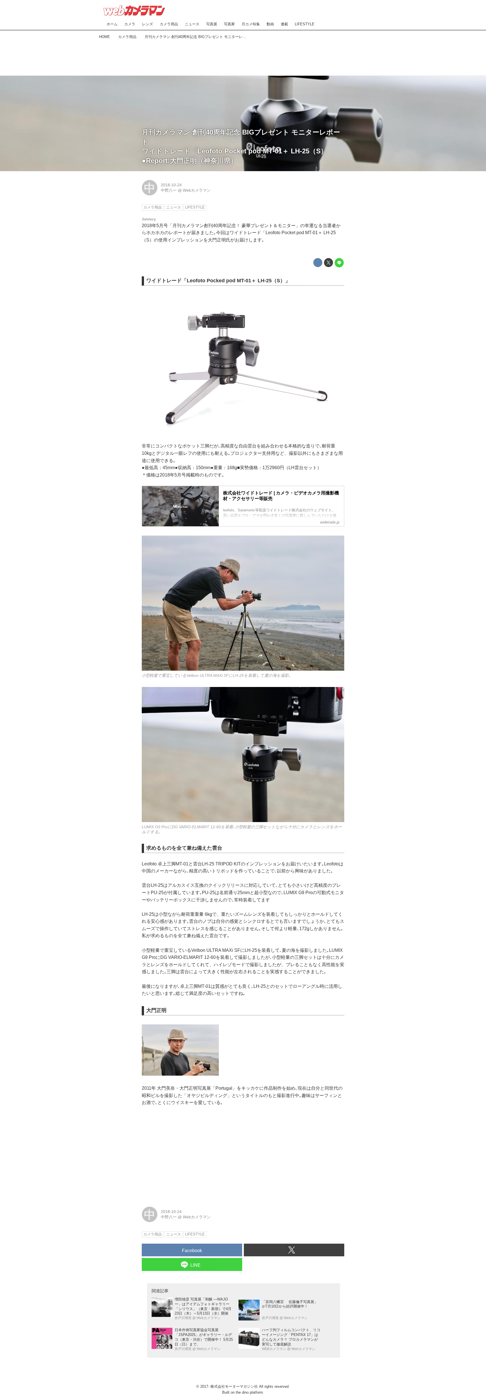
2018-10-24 (171, 185)
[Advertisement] (243, 56)
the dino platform (249, 1392)
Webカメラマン (197, 190)
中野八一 (169, 190)
